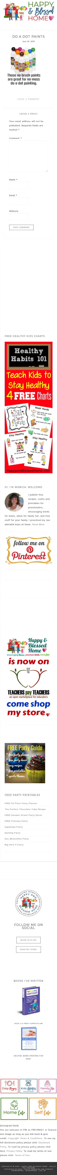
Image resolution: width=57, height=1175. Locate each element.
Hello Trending (32, 1169)
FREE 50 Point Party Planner (21, 803)
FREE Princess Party (16, 821)
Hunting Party (12, 832)
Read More (38, 524)
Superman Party (14, 827)
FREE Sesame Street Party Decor (23, 815)
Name (13, 179)
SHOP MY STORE (28, 949)
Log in (42, 1170)
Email (13, 195)
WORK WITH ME (28, 940)
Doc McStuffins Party (17, 838)
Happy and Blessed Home (28, 11)
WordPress (31, 1170)
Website (13, 211)
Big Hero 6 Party (14, 844)
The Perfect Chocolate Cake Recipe (25, 809)
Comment (15, 138)
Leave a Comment (28, 99)
